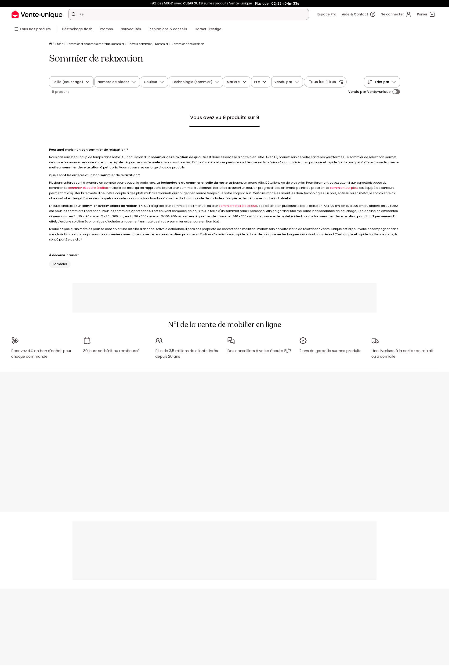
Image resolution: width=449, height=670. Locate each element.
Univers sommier (140, 44)
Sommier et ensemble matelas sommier (95, 44)
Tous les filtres (322, 81)
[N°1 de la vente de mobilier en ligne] (37, 14)
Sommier (161, 44)
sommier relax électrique (238, 206)
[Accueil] (50, 44)
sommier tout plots (344, 188)
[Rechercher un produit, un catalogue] (74, 14)
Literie (59, 44)
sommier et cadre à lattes (88, 188)
